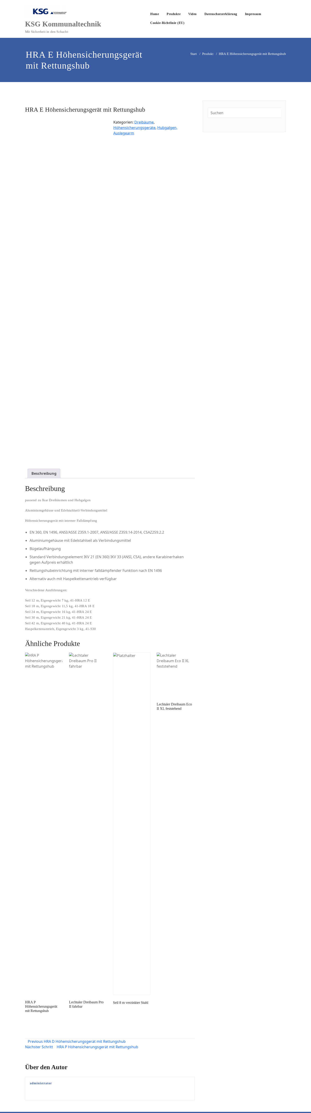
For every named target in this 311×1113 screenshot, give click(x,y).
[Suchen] (193, 23)
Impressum (253, 14)
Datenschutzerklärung (220, 14)
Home (154, 14)
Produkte (174, 14)
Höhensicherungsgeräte (134, 127)
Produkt (207, 54)
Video (192, 14)
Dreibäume (144, 122)
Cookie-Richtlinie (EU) (167, 23)
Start (193, 54)
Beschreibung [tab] (43, 473)
